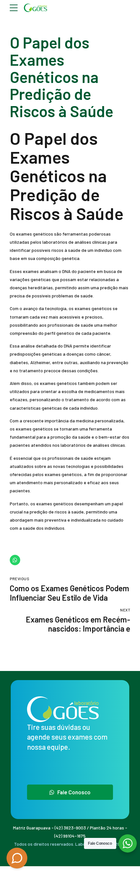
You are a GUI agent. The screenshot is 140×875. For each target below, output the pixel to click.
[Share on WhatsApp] (15, 560)
